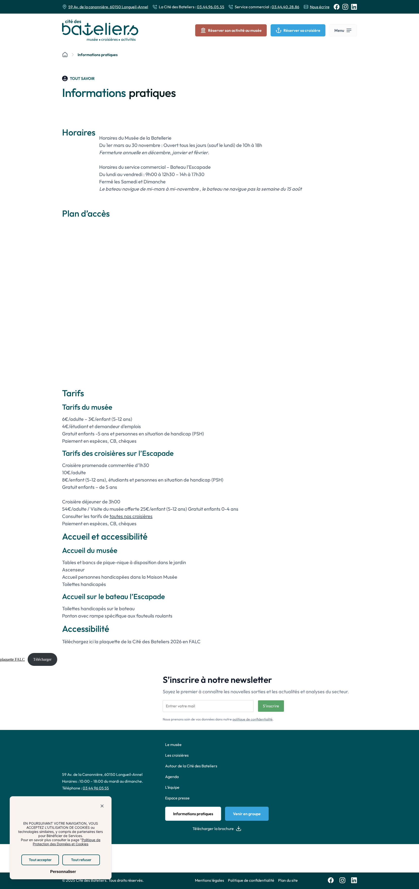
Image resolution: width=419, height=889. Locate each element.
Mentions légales (209, 880)
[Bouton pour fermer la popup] (102, 807)
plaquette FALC (12, 659)
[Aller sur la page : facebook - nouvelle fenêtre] (336, 7)
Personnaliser (62, 872)
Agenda (172, 776)
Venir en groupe (247, 813)
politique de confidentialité (253, 719)
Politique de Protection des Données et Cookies (66, 842)
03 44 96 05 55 (96, 788)
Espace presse (177, 798)
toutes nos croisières (131, 516)
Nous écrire (320, 6)
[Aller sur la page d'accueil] (100, 30)
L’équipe (172, 787)
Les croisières (177, 755)
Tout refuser (81, 860)
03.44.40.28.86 (285, 6)
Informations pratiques (193, 813)
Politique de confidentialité (251, 880)
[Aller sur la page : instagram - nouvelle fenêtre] (345, 7)
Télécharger (42, 659)
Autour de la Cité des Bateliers (191, 765)
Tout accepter (40, 860)
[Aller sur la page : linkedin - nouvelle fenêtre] (354, 7)
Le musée (173, 744)
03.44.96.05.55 (210, 6)
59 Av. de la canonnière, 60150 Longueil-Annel (108, 6)
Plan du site (288, 880)
